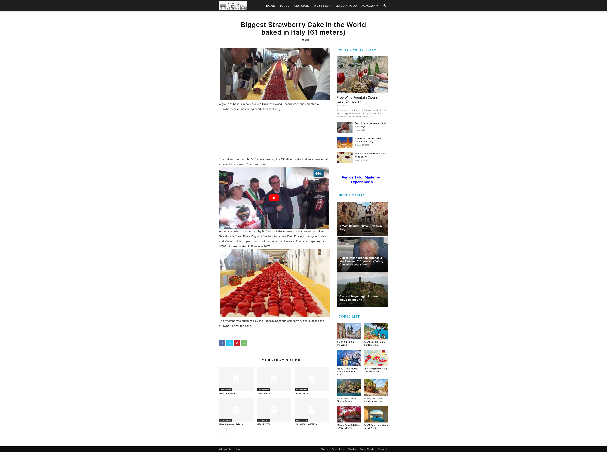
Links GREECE (301, 393)
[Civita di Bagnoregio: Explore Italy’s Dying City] (362, 289)
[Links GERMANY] (236, 379)
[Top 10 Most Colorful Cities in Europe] (349, 387)
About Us (325, 449)
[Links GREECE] (312, 379)
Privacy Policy (338, 449)
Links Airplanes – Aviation (231, 424)
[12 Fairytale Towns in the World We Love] (376, 387)
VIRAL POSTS (263, 424)
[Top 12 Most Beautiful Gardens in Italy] (376, 331)
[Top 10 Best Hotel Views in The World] (376, 414)
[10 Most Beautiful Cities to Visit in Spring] (349, 414)
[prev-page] (221, 430)
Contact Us (383, 449)
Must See (321, 5)
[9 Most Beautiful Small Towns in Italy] (362, 219)
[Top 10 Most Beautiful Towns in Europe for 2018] (349, 358)
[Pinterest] (237, 343)
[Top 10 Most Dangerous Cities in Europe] (376, 358)
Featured (301, 5)
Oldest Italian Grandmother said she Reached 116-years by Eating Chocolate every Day (361, 261)
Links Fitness (263, 393)
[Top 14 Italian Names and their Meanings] (345, 127)
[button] (384, 5)
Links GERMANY (227, 393)
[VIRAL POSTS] (274, 410)
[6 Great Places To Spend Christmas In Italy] (345, 142)
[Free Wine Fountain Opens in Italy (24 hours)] (362, 74)
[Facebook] (222, 343)
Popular (368, 5)
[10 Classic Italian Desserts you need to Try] (345, 157)
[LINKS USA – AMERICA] (312, 410)
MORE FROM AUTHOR (281, 360)
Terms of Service (367, 449)
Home (270, 5)
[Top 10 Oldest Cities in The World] (349, 331)
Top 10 (284, 5)
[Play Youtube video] (274, 198)
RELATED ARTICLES (239, 360)
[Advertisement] (274, 135)
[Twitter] (229, 343)
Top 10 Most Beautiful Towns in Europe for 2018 (347, 371)
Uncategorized (225, 389)
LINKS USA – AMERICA (306, 424)
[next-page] (226, 430)
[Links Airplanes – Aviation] (236, 410)
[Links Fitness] (274, 379)
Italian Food (346, 5)
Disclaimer (352, 449)
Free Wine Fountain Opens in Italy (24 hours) (359, 99)
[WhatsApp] (244, 343)
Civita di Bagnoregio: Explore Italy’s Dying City (358, 298)
